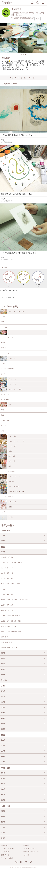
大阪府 (3, 751)
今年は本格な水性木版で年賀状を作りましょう (19, 135)
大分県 (3, 827)
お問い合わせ (5, 855)
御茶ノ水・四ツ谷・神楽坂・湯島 (11, 631)
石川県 (3, 696)
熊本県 (3, 822)
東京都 (3, 552)
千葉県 (3, 674)
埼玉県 (3, 669)
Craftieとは (4, 845)
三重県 (3, 729)
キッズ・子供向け (14, 486)
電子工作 (11, 481)
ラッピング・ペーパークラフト (18, 441)
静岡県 (3, 718)
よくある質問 (5, 851)
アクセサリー (12, 358)
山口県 (3, 783)
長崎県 (3, 816)
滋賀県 (3, 740)
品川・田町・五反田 (7, 568)
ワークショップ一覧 (19, 78)
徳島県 (3, 789)
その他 (10, 517)
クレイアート (12, 384)
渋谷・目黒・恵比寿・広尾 (9, 647)
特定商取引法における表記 (31, 851)
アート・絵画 (12, 446)
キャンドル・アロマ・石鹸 (16, 311)
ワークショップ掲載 (7, 858)
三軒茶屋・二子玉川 (7, 557)
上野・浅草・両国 (6, 642)
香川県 (3, 794)
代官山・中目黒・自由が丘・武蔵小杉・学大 (14, 599)
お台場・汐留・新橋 (7, 594)
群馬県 (3, 664)
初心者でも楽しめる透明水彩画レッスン (17, 194)
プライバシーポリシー (30, 848)
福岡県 (3, 811)
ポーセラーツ (12, 379)
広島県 (3, 778)
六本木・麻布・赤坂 (7, 573)
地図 (37, 19)
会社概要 (26, 855)
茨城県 (3, 653)
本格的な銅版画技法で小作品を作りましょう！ (19, 253)
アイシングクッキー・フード (17, 491)
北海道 (3, 535)
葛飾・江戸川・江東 (7, 610)
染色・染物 (12, 461)
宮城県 (3, 541)
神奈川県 (4, 680)
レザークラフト (13, 436)
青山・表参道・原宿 (7, 578)
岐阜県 (3, 713)
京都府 (3, 745)
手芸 (10, 404)
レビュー (34, 78)
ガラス (10, 451)
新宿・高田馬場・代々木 (8, 626)
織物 (10, 466)
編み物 (10, 507)
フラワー (11, 332)
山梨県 (3, 702)
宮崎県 (3, 832)
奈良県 (3, 762)
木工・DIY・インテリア (16, 476)
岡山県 (3, 773)
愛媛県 (3, 800)
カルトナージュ (13, 502)
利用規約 (26, 845)
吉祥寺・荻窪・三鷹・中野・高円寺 (11, 562)
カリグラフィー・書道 (15, 389)
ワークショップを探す (7, 848)
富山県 (3, 691)
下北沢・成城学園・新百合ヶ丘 (10, 615)
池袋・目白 (4, 637)
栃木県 (3, 658)
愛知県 (3, 723)
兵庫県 (3, 756)
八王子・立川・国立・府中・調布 (11, 621)
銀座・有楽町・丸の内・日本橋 (10, 584)
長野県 (3, 707)
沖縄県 (3, 838)
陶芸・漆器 (12, 456)
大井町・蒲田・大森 (7, 605)
